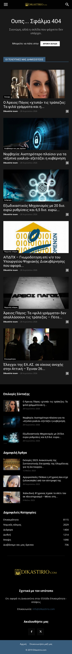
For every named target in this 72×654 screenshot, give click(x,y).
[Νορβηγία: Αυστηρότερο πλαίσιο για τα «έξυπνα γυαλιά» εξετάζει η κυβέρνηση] (36, 134)
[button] (5, 4)
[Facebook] (31, 631)
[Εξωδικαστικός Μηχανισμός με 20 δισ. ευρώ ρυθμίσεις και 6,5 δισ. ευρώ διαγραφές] (36, 185)
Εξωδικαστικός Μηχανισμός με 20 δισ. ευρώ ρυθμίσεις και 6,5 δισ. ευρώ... (34, 208)
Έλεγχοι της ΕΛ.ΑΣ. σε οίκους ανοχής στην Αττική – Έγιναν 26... (33, 367)
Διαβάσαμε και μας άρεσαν (15, 148)
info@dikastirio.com (43, 609)
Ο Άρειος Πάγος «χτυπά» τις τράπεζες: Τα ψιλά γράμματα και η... (34, 104)
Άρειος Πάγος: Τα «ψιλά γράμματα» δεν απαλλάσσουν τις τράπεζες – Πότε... (34, 315)
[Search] (67, 4)
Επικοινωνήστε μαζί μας (41, 644)
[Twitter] (40, 631)
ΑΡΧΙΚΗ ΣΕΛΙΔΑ (50, 44)
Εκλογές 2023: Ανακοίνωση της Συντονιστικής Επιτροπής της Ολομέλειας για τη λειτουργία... (45, 463)
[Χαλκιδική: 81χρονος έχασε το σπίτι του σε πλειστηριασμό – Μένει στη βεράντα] (11, 497)
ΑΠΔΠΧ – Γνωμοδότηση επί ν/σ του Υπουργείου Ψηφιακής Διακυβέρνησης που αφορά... (34, 261)
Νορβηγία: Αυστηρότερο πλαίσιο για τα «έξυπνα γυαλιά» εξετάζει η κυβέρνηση (34, 156)
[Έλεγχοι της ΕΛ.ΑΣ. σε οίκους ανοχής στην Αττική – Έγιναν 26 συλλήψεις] (36, 344)
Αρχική (23, 644)
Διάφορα (7, 200)
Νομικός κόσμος (11, 251)
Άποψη (7, 97)
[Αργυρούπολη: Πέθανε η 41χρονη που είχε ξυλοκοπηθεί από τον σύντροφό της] (11, 481)
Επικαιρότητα (10, 359)
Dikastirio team (10, 111)
